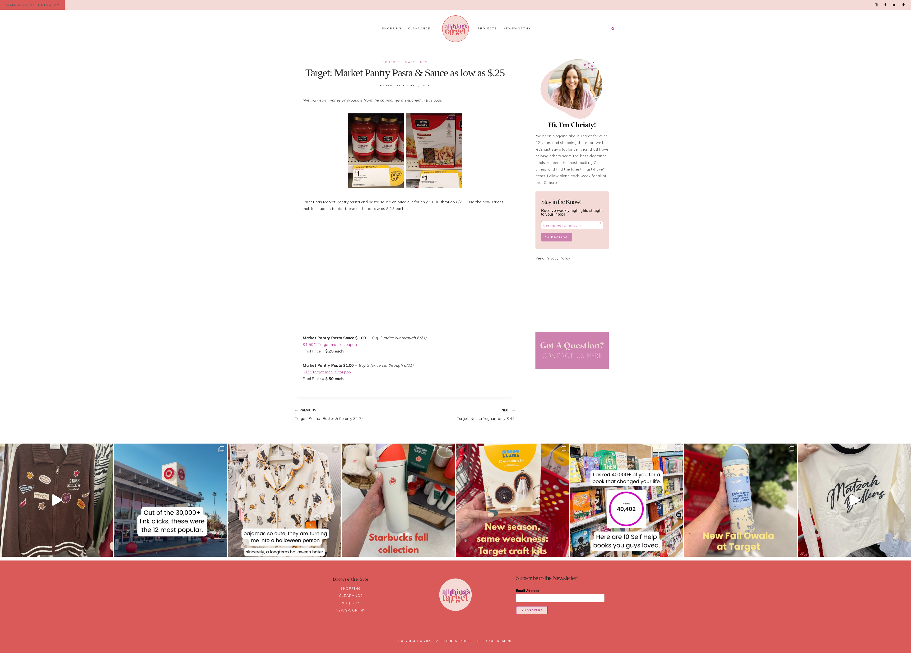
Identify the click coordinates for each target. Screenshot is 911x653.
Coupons (391, 62)
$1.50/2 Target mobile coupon (330, 344)
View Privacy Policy (552, 258)
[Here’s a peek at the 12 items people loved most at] (170, 500)
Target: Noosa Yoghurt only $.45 (486, 414)
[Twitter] (894, 5)
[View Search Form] (613, 29)
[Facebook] (885, 5)
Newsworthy (517, 28)
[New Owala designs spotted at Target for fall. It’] (740, 500)
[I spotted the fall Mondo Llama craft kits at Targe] (512, 500)
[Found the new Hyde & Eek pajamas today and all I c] (284, 500)
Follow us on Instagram (32, 4)
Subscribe (556, 237)
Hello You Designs (494, 641)
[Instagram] (876, 5)
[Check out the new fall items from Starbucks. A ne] (398, 500)
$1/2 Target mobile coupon (327, 372)
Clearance (351, 595)
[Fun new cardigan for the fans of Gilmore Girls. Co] (56, 500)
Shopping (392, 28)
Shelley (393, 85)
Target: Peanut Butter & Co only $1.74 (329, 414)
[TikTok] (903, 5)
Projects (487, 28)
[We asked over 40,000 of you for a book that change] (626, 500)
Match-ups (416, 62)
